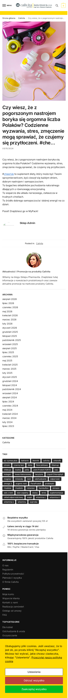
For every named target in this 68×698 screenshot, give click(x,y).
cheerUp (9, 173)
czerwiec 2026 (10, 307)
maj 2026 (7, 311)
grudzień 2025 (10, 331)
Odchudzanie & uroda (13, 631)
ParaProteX (36, 483)
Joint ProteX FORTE (42, 470)
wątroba (33, 502)
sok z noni (8, 493)
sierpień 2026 (9, 299)
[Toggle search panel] (57, 5)
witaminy (22, 502)
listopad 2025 (9, 336)
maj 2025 (7, 360)
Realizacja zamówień (13, 606)
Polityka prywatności (13, 573)
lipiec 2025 (8, 352)
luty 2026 (7, 323)
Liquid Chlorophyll (55, 474)
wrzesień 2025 (10, 344)
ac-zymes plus (10, 460)
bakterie (25, 460)
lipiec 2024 (8, 401)
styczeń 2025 (9, 377)
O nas (5, 565)
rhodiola (7, 488)
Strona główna (8, 18)
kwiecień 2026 (10, 315)
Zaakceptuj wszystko (34, 689)
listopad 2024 (9, 385)
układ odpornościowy (13, 497)
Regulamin (7, 569)
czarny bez (19, 465)
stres (44, 493)
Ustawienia (34, 671)
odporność (55, 479)
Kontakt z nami (10, 602)
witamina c (41, 497)
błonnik (36, 460)
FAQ (4, 614)
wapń (29, 497)
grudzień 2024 (10, 381)
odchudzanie (40, 479)
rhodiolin (19, 488)
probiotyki (49, 483)
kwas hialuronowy (23, 474)
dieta (30, 465)
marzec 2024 (9, 418)
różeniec (31, 488)
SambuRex (44, 488)
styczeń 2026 (9, 327)
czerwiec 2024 (10, 405)
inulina (18, 470)
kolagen (7, 474)
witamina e (9, 502)
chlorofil (57, 460)
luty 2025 (7, 372)
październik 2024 (11, 389)
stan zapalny (22, 493)
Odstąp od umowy (12, 610)
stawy (35, 493)
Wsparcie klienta (11, 598)
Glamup (55, 465)
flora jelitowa (42, 465)
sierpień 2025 (9, 348)
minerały (19, 479)
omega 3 (8, 483)
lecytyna (39, 474)
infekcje (7, 470)
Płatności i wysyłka (12, 577)
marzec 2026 (9, 319)
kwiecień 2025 (10, 364)
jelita (27, 470)
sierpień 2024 (9, 397)
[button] (63, 5)
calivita (46, 460)
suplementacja (56, 493)
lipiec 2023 (8, 426)
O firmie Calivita (10, 582)
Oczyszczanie (9, 635)
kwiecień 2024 (10, 413)
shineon (56, 488)
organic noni (21, 483)
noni (29, 479)
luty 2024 (7, 422)
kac (56, 470)
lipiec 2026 (8, 303)
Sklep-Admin (27, 223)
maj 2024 (7, 409)
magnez (7, 479)
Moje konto (8, 594)
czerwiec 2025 (10, 356)
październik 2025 (11, 340)
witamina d (54, 497)
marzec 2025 (9, 368)
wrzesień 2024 (10, 393)
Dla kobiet (7, 627)
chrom (7, 465)
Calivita (21, 18)
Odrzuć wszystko (34, 680)
